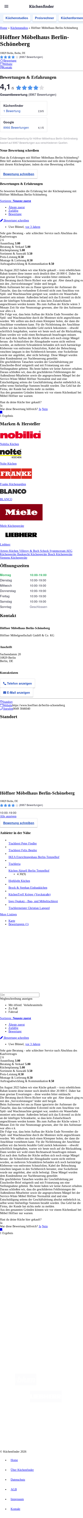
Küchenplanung (18, 1276)
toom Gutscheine (17, 1262)
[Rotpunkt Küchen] (25, 1435)
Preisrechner (44, 18)
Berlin (28, 1251)
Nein (45, 409)
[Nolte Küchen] (67, 1418)
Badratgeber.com (19, 1293)
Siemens (67, 1255)
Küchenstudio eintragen (23, 1315)
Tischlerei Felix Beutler (23, 850)
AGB (14, 1489)
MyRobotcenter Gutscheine (59, 1262)
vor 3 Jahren (32, 226)
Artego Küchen (9, 551)
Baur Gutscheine (35, 1262)
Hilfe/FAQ (15, 1290)
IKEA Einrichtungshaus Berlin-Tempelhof (34, 857)
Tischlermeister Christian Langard (29, 908)
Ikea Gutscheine (29, 1258)
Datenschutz (18, 1479)
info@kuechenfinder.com (15, 1333)
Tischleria (14, 863)
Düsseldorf (20, 1255)
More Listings (8, 914)
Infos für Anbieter (19, 1305)
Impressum (17, 1499)
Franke (58, 1255)
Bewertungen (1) (19, 924)
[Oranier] (32, 1418)
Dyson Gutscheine (71, 1258)
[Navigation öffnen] (6, 6)
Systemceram (58, 551)
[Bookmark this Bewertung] (1, 412)
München (48, 1251)
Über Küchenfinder (20, 1286)
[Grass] (61, 1384)
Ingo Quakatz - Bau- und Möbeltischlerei (33, 901)
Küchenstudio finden (21, 1244)
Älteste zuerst (17, 207)
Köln (41, 1255)
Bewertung (15, 214)
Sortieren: (15, 201)
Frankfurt (32, 1255)
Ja (40, 409)
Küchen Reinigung (20, 1280)
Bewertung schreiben (18, 174)
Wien (11, 1255)
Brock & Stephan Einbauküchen (28, 887)
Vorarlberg (59, 1251)
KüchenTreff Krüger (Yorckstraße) (30, 894)
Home (3, 28)
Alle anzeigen (8, 816)
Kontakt (15, 1509)
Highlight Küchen (19, 880)
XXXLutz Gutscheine (50, 1258)
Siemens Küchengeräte (13, 557)
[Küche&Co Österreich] (57, 1435)
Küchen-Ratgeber (19, 1283)
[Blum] (25, 1384)
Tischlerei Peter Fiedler (23, 843)
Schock (45, 551)
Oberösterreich (73, 1251)
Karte (12, 920)
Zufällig (13, 210)
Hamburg (37, 1251)
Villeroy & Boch (29, 551)
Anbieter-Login (20, 1319)
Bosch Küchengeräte (60, 554)
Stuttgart (49, 1255)
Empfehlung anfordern (22, 1248)
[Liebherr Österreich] (46, 1401)
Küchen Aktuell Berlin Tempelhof (29, 870)
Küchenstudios (17, 18)
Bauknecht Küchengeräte (32, 554)
